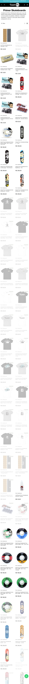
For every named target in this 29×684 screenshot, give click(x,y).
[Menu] (1, 4)
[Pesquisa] (4, 4)
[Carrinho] (27, 4)
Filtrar (4, 23)
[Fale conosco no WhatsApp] (26, 676)
